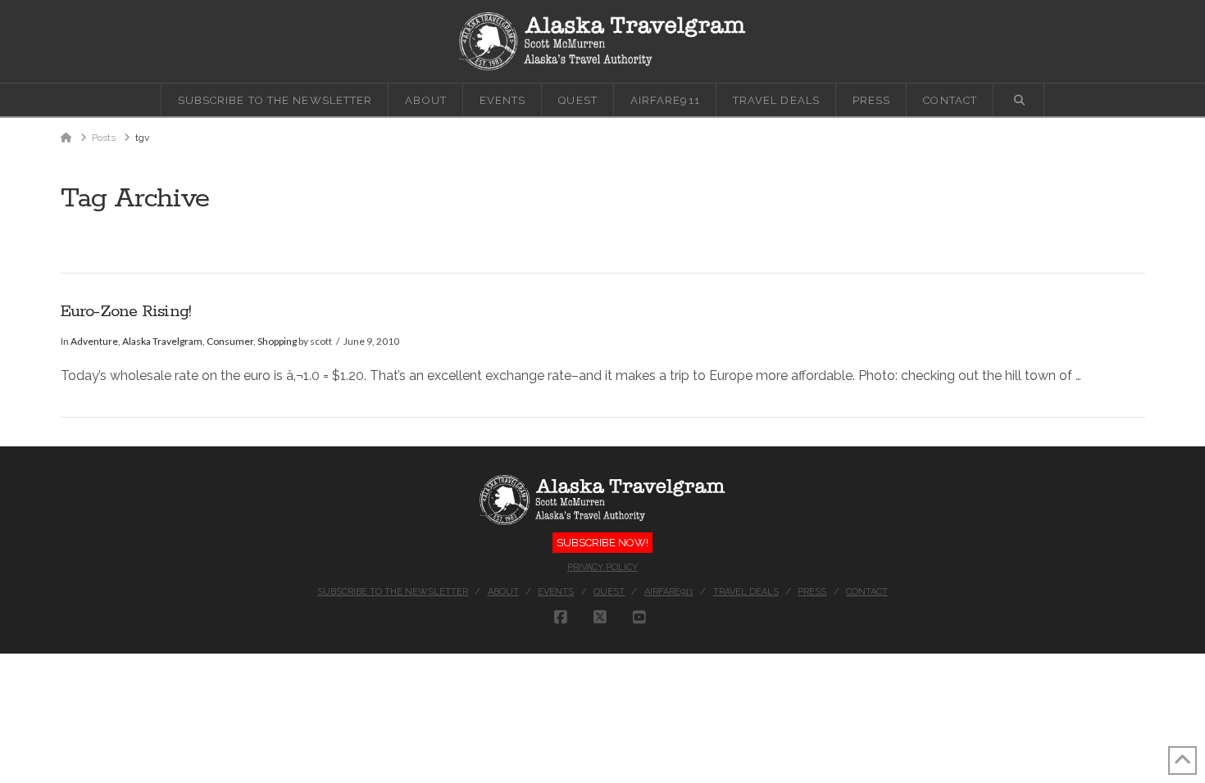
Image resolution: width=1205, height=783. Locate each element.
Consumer (230, 341)
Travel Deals (746, 591)
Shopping (277, 341)
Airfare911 (668, 591)
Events (556, 591)
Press (812, 591)
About (503, 591)
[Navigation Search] (1019, 100)
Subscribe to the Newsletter (392, 591)
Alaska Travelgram (162, 341)
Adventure (94, 341)
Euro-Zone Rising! (126, 311)
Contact (867, 591)
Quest (609, 591)
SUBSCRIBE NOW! (602, 542)
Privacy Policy (602, 567)
